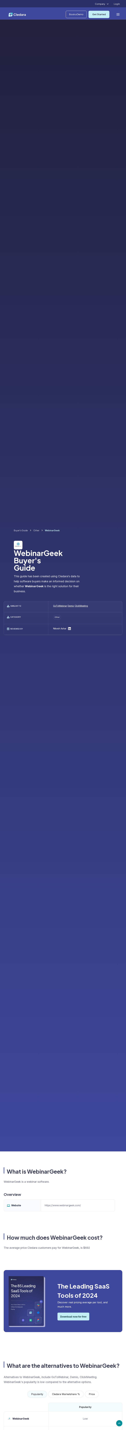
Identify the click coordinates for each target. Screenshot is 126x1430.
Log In (117, 3)
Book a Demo (76, 14)
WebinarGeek (20, 1418)
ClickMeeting (81, 606)
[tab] (37, 1394)
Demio (71, 606)
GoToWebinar (60, 606)
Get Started (99, 14)
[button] (102, 4)
